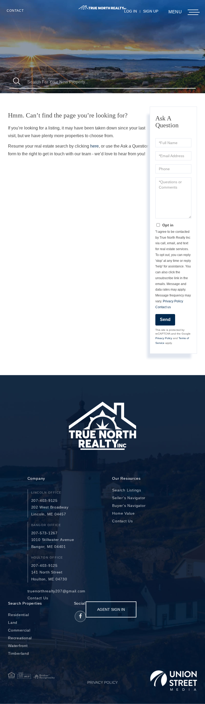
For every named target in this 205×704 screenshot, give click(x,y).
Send (165, 319)
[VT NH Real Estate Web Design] (173, 680)
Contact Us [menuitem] (122, 521)
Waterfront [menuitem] (18, 646)
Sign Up (150, 11)
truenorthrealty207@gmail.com (56, 591)
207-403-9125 (44, 500)
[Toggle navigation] (193, 12)
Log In (130, 11)
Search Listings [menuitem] (126, 490)
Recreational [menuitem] (20, 638)
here (94, 146)
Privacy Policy (173, 301)
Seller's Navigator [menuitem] (128, 498)
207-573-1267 (44, 533)
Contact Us (37, 598)
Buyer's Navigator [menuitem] (128, 505)
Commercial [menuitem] (19, 630)
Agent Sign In (111, 609)
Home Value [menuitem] (123, 513)
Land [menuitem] (12, 622)
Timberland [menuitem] (18, 653)
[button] (16, 82)
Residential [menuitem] (18, 615)
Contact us (163, 307)
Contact (15, 11)
